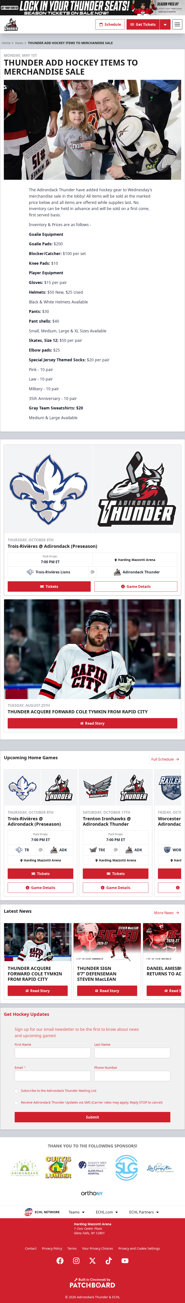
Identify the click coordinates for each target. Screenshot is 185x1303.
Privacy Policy (52, 1248)
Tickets (52, 586)
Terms (72, 1248)
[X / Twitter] (92, 1260)
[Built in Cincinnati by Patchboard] (92, 1283)
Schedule (113, 24)
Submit (92, 1117)
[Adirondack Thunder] (11, 24)
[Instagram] (76, 1260)
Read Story (94, 723)
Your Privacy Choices (97, 1248)
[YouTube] (125, 1260)
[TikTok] (108, 1260)
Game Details (139, 586)
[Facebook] (60, 1260)
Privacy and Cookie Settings (139, 1248)
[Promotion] (92, 7)
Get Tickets (146, 24)
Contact (31, 1248)
